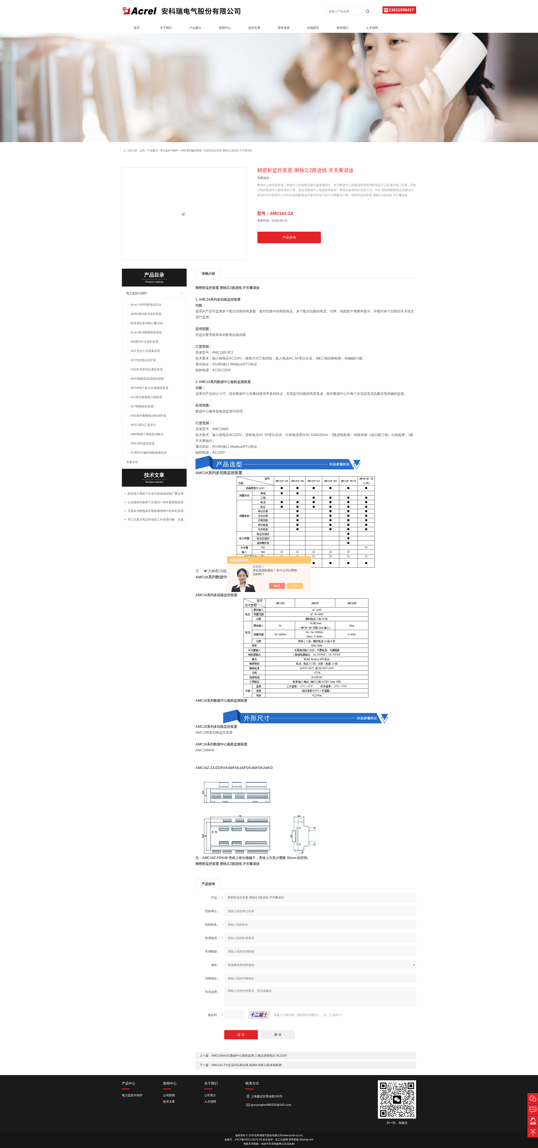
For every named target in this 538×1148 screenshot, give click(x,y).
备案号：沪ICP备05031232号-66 (243, 1139)
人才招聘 (372, 27)
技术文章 (254, 27)
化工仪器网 (281, 1139)
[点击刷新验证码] (258, 1015)
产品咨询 (289, 237)
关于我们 (166, 27)
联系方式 (252, 1083)
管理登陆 (294, 1139)
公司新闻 (169, 1095)
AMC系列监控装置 (191, 150)
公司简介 (210, 1095)
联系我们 (342, 27)
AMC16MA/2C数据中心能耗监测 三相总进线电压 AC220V (249, 1055)
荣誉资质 (284, 27)
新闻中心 (225, 27)
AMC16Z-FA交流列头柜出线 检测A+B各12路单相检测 (246, 1065)
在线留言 (313, 27)
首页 (137, 27)
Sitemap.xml (306, 1139)
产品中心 (128, 1083)
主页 (142, 150)
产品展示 (195, 27)
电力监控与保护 (169, 150)
